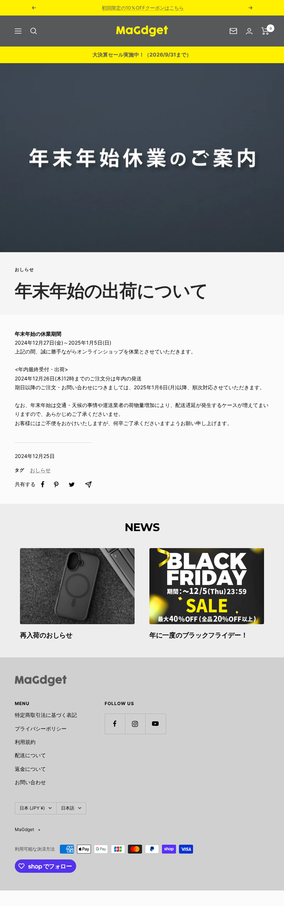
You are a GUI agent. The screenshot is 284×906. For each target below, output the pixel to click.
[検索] (33, 31)
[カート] (265, 31)
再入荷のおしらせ (46, 635)
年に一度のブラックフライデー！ (198, 635)
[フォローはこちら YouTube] (155, 724)
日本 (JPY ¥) (32, 808)
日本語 (67, 808)
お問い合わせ (30, 782)
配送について (30, 755)
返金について (30, 769)
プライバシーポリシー (41, 728)
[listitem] (42, 484)
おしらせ (24, 269)
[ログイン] (249, 31)
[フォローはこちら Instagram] (135, 724)
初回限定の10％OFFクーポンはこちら (143, 8)
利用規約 (25, 742)
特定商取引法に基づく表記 (46, 715)
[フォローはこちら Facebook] (115, 724)
